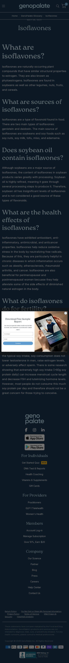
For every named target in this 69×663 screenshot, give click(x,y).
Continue (18, 343)
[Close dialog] (65, 313)
